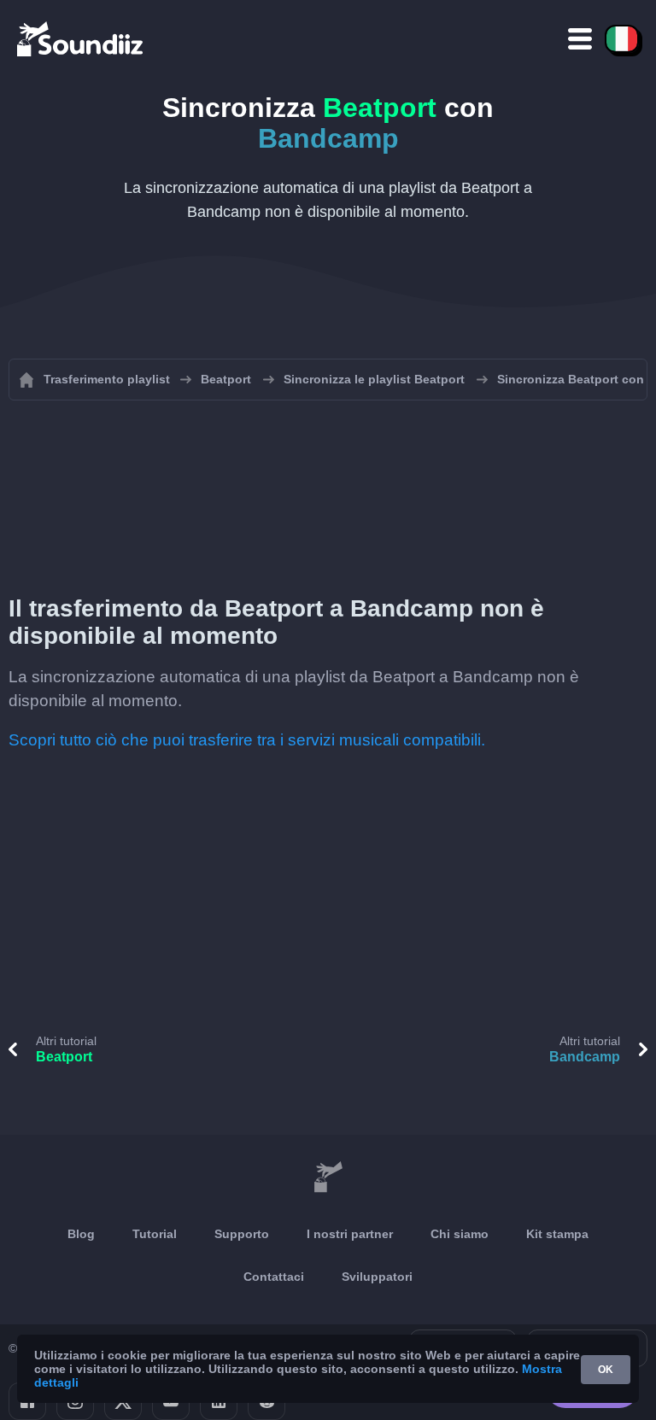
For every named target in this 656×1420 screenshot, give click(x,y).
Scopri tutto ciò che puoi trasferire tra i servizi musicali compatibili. (247, 740)
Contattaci (273, 1276)
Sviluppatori (377, 1276)
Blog (81, 1234)
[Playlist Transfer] (81, 38)
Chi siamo (459, 1234)
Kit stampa (557, 1234)
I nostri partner (350, 1234)
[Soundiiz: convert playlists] (328, 1177)
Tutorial (154, 1234)
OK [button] (605, 1370)
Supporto (241, 1234)
